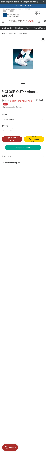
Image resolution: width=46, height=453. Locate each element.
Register (37, 14)
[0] (42, 22)
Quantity (5, 126)
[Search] (39, 22)
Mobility (28, 28)
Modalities (19, 28)
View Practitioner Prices (34, 139)
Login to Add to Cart (12, 139)
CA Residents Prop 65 (11, 163)
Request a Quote (23, 147)
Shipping (4, 107)
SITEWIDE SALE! (24, 6)
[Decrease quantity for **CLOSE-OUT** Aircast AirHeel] (3, 130)
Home (3, 33)
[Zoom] (43, 39)
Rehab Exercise (7, 28)
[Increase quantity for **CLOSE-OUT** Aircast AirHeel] (11, 130)
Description (6, 156)
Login (36, 12)
